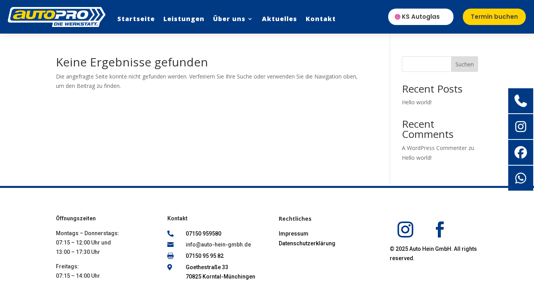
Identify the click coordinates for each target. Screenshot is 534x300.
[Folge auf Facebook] (439, 229)
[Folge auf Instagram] (405, 229)
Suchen (464, 64)
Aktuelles (279, 18)
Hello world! (417, 102)
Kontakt (321, 18)
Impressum (293, 233)
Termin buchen (494, 16)
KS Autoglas (421, 16)
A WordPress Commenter (434, 148)
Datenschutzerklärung (307, 243)
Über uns (229, 18)
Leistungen (183, 18)
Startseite (136, 18)
